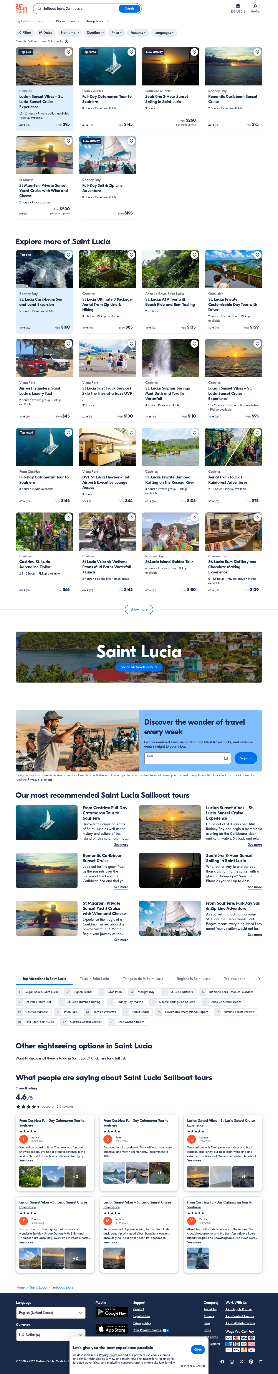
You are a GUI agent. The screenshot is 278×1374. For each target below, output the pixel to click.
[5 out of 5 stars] (55, 1131)
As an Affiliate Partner (240, 1323)
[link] (44, 89)
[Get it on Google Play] (112, 1312)
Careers (209, 1316)
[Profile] (255, 6)
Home (20, 1287)
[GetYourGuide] (22, 9)
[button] (44, 89)
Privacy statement (40, 779)
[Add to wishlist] (68, 52)
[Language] (238, 6)
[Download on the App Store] (112, 1329)
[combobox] (76, 8)
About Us (210, 1309)
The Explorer (212, 1344)
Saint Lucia (38, 1287)
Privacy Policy (142, 1323)
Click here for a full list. (108, 1058)
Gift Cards (211, 1337)
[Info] (66, 41)
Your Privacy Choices (147, 1330)
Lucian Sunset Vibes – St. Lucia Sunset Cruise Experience (221, 1123)
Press (207, 1330)
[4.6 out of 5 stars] (29, 1106)
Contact (138, 1309)
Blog (207, 1323)
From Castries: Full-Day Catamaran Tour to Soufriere (51, 1123)
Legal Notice (141, 1316)
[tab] (44, 979)
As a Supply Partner (238, 1309)
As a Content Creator (239, 1316)
